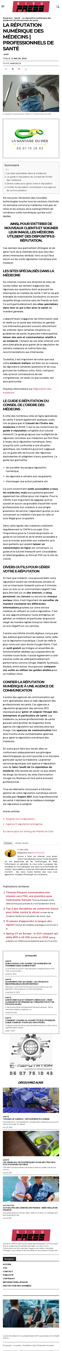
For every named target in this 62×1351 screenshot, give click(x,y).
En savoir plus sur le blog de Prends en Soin (28, 831)
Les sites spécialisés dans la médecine (26, 173)
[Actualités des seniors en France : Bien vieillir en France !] (31, 1189)
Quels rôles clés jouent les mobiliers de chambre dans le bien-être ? (28, 964)
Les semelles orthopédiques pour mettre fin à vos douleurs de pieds (29, 1163)
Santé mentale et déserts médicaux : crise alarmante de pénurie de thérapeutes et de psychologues (29, 1002)
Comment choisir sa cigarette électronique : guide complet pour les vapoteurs (30, 1021)
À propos (8, 843)
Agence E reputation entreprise (24, 824)
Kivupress (8, 18)
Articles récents (21, 843)
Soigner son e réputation (20, 819)
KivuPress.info (38, 853)
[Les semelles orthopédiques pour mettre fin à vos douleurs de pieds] (31, 1143)
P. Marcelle (14, 63)
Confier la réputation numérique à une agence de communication (31, 189)
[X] (12, 69)
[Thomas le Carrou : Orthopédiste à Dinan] (31, 1100)
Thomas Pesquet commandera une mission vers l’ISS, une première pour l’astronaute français (29, 896)
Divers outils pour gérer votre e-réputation (29, 183)
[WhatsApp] (26, 69)
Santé (17, 18)
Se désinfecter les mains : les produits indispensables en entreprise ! (26, 983)
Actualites (8, 1205)
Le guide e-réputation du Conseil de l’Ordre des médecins (29, 178)
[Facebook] (6, 69)
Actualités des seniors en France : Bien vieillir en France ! (30, 1209)
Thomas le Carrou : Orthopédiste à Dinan (26, 1119)
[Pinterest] (19, 69)
